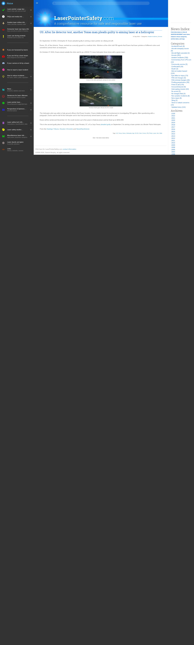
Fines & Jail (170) (177, 84)
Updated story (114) (178, 107)
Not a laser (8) (176, 98)
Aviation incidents (152, 36)
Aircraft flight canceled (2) (180, 53)
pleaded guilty (106, 124)
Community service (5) (179, 64)
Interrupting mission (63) (180, 89)
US (117, 133)
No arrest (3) (176, 91)
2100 (173, 113)
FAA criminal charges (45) (180, 80)
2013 (173, 136)
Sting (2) (174, 100)
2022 (173, 116)
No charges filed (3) (178, 93)
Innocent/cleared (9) (178, 87)
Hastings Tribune (53, 129)
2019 (173, 122)
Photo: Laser (152, 133)
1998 (173, 154)
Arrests (160, 36)
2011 (173, 140)
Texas (120, 133)
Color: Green (142, 133)
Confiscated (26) (177, 66)
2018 (173, 125)
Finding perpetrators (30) (180, 82)
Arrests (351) (176, 55)
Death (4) (174, 69)
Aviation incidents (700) (179, 57)
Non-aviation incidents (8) (180, 96)
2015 (173, 131)
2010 (173, 143)
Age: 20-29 (135, 133)
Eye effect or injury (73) (179, 75)
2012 (173, 138)
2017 (173, 127)
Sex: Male (159, 133)
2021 (173, 118)
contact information (69, 149)
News (124, 133)
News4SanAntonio (82, 129)
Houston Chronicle (66, 129)
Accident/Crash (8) (178, 46)
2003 (173, 152)
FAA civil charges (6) (178, 78)
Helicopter (129, 133)
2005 (173, 149)
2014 (173, 134)
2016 (173, 129)
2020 (173, 120)
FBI (148, 133)
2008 (173, 147)
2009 (173, 145)
